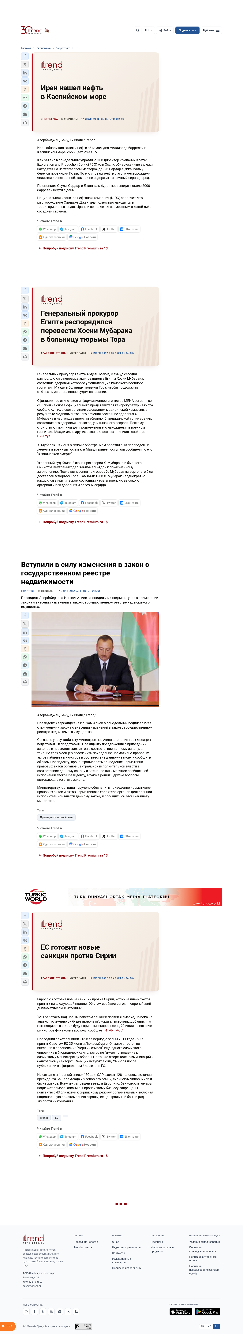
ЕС (56, 1117)
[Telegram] (59, 1311)
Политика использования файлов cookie (204, 1270)
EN (202, 1326)
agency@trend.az (32, 1286)
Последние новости (86, 1241)
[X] (42, 1311)
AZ (209, 1326)
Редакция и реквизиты (126, 1247)
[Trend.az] (35, 30)
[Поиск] (137, 30)
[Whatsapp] (26, 1311)
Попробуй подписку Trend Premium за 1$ (75, 248)
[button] (24, 56)
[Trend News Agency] (33, 1239)
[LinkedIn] (68, 1311)
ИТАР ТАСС (114, 1030)
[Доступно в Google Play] (207, 1311)
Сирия (44, 1117)
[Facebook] (34, 1311)
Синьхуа (43, 436)
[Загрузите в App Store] (181, 1311)
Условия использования (204, 1241)
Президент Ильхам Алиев (56, 817)
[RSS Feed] (76, 1311)
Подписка (157, 1241)
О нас (115, 1241)
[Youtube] (51, 1311)
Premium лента (83, 1247)
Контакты (118, 1253)
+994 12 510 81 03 (32, 1281)
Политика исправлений (126, 1268)
